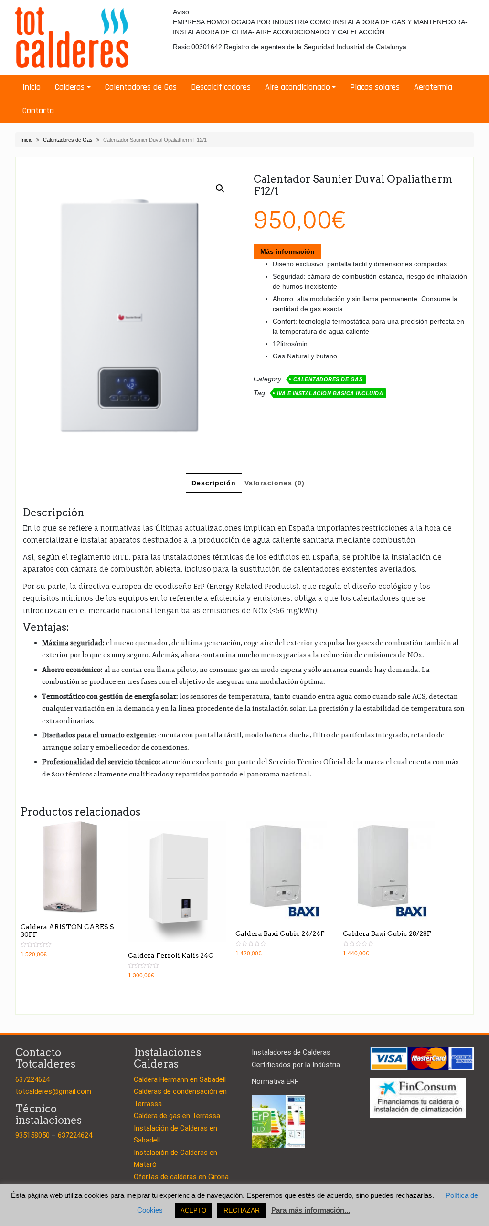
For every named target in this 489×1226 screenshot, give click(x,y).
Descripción (213, 483)
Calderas (70, 87)
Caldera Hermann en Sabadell (180, 1079)
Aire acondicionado (297, 87)
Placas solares (375, 87)
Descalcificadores (221, 87)
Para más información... (310, 1210)
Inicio (31, 87)
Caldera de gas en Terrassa (177, 1115)
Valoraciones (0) (274, 483)
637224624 (32, 1079)
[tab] (214, 483)
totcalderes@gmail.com (53, 1091)
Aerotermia (433, 87)
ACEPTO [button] (193, 1210)
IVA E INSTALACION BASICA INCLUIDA (330, 393)
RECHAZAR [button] (241, 1210)
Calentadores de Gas (141, 87)
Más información (287, 251)
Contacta (38, 110)
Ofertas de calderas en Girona (181, 1177)
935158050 (32, 1135)
